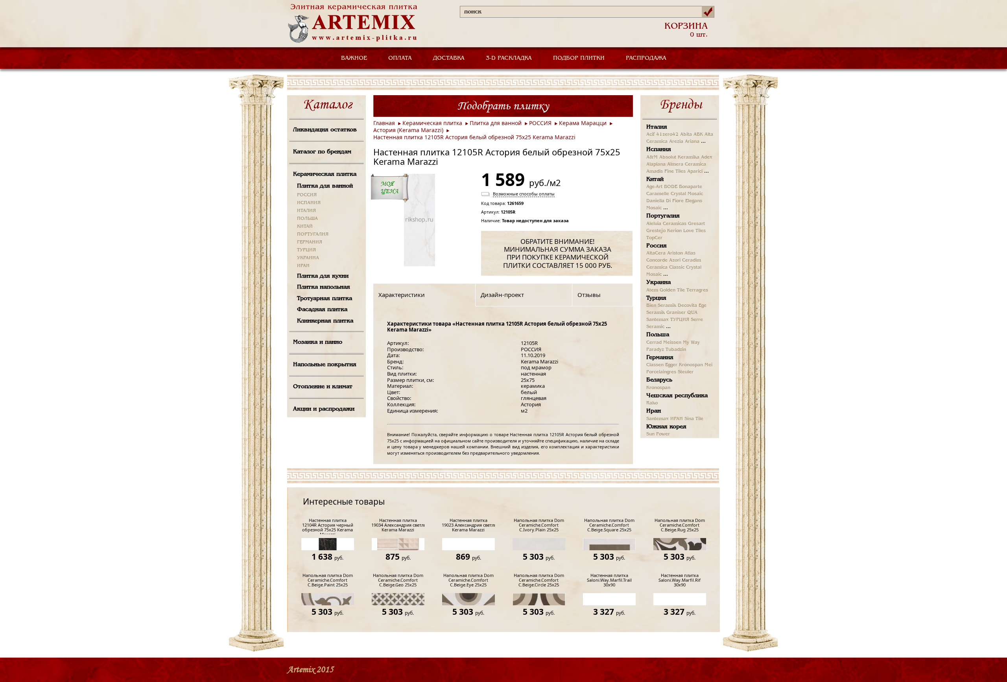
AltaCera (656, 253)
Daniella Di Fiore (665, 201)
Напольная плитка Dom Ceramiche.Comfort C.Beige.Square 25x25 (609, 525)
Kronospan (691, 365)
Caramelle (657, 194)
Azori (675, 260)
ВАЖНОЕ (354, 58)
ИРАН (303, 266)
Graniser (676, 312)
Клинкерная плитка (325, 321)
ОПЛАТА (400, 58)
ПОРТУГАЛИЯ (312, 234)
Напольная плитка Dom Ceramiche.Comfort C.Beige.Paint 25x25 (327, 580)
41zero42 (667, 134)
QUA (692, 312)
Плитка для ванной (325, 186)
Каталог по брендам (322, 152)
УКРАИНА (308, 258)
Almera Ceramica (686, 164)
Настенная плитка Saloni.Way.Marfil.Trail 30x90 (609, 580)
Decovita (687, 305)
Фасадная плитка (322, 309)
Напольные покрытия (324, 364)
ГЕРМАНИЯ (309, 242)
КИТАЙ (305, 226)
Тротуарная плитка (324, 298)
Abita (686, 134)
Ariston (675, 253)
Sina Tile (693, 419)
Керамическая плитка (324, 174)
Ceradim (691, 260)
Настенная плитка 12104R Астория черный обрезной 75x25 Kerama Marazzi (327, 526)
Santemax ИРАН (664, 419)
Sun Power (658, 434)
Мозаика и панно (317, 342)
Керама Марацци (583, 123)
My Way (691, 342)
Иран (653, 411)
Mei (708, 365)
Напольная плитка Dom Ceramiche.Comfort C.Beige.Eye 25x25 (468, 580)
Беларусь (659, 380)
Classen (655, 365)
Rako (652, 403)
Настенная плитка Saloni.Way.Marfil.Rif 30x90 (679, 580)
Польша (657, 334)
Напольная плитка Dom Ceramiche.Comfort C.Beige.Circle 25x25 (539, 580)
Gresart (696, 223)
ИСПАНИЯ (309, 203)
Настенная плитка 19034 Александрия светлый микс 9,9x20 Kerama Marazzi (397, 525)
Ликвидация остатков (325, 130)
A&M (652, 157)
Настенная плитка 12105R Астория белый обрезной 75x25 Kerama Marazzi (474, 137)
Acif (650, 134)
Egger (671, 365)
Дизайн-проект (502, 295)
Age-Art (654, 186)
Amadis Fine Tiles (666, 171)
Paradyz (655, 349)
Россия (656, 246)
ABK (698, 134)
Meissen (672, 342)
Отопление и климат (322, 386)
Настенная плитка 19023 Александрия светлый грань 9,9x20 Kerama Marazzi (468, 525)
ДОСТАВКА (449, 58)
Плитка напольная (323, 287)
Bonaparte (690, 186)
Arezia (676, 141)
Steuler (685, 372)
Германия (659, 357)
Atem (652, 290)
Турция (656, 298)
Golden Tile (672, 290)
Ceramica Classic (665, 267)
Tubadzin (676, 349)
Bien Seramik (661, 305)
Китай (655, 179)
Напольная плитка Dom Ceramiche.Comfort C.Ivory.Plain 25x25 (539, 525)
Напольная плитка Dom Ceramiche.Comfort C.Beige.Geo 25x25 (398, 580)
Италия (656, 127)
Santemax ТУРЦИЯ (667, 319)
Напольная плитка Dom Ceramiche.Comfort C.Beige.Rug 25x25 (680, 525)
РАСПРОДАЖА (646, 58)
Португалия (663, 216)
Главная (384, 123)
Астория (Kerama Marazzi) (408, 130)
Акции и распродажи (323, 409)
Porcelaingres (661, 372)
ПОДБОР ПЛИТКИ (579, 58)
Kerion (674, 231)
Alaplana (656, 164)
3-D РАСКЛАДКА (509, 58)
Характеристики (401, 295)
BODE (670, 186)
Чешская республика (677, 395)
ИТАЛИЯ (306, 210)
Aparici (695, 171)
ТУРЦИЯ (306, 250)
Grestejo (656, 231)
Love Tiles (694, 231)
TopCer (654, 238)
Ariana (692, 141)
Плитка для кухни (323, 276)
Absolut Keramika (679, 157)
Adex (706, 157)
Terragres (697, 290)
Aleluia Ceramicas (666, 223)
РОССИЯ (307, 195)
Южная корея (666, 426)
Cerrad (654, 342)
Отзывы (589, 295)
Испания (658, 149)
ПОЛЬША (307, 218)
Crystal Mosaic (687, 194)
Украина (658, 282)
